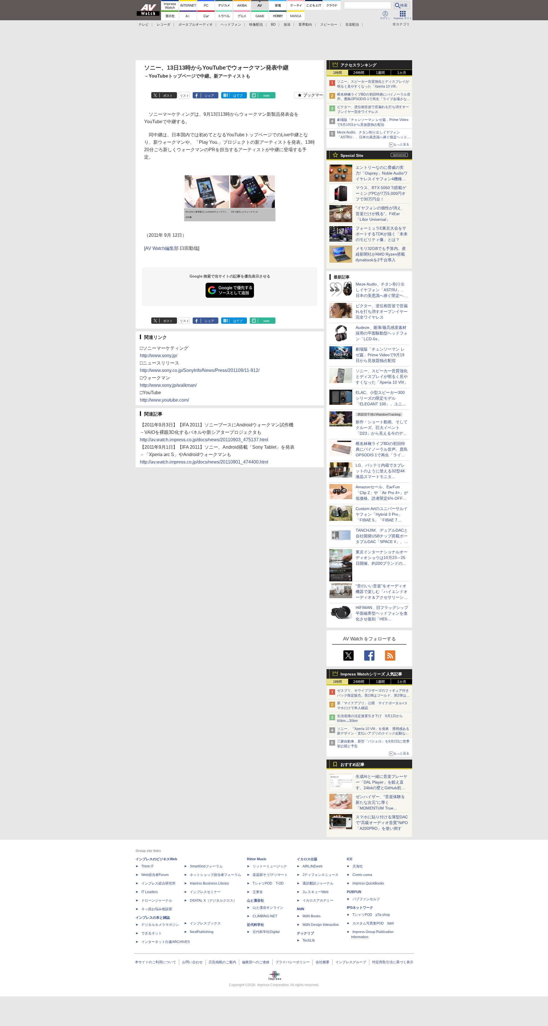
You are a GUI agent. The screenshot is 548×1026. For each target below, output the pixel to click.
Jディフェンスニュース (321, 875)
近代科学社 (255, 925)
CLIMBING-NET (265, 916)
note (266, 95)
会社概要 (322, 962)
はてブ (238, 95)
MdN (300, 909)
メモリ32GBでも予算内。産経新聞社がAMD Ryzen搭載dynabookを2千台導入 (381, 254)
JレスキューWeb (316, 892)
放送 (287, 25)
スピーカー (328, 25)
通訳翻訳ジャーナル (318, 883)
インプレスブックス (205, 923)
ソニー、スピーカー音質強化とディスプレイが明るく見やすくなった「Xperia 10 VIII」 (382, 377)
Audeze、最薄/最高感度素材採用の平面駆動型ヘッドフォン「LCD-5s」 (382, 333)
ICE (349, 859)
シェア (209, 95)
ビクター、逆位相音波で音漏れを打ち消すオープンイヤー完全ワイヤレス (382, 311)
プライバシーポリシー (292, 962)
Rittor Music (257, 859)
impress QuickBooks (368, 883)
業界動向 (305, 25)
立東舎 (258, 892)
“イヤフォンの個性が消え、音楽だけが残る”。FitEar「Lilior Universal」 (380, 214)
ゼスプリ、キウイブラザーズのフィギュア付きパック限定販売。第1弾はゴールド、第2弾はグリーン (373, 695)
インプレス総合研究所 (158, 883)
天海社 (357, 866)
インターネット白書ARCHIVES (165, 942)
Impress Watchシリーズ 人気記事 (371, 674)
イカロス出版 (307, 859)
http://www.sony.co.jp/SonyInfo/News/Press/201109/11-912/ (199, 370)
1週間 (380, 73)
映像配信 (256, 25)
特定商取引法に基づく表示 (392, 962)
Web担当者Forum (155, 875)
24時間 (358, 73)
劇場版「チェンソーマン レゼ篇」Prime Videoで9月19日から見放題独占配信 (380, 355)
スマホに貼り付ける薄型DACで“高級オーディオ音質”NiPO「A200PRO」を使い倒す (382, 823)
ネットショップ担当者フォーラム (215, 875)
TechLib (309, 940)
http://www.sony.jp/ (158, 355)
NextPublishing (201, 932)
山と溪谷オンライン (268, 908)
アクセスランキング (358, 65)
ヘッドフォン (231, 25)
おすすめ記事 (352, 764)
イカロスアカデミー (318, 900)
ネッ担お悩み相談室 (156, 909)
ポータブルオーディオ (195, 25)
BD (273, 25)
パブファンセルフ (366, 899)
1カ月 (401, 73)
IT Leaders (149, 892)
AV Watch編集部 (162, 248)
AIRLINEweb (313, 866)
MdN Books (312, 916)
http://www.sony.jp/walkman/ (168, 385)
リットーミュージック (270, 866)
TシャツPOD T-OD (268, 883)
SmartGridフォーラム (206, 866)
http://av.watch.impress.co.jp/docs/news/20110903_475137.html (204, 439)
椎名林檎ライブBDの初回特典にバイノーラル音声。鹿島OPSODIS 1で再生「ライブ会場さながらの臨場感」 (373, 99)
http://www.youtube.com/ (164, 400)
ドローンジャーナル (156, 900)
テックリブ (305, 933)
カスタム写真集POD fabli (373, 923)
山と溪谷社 (255, 900)
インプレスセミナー (205, 892)
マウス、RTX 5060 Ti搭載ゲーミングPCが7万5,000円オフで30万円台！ (381, 193)
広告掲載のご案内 (222, 962)
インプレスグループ (350, 962)
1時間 (337, 73)
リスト (184, 95)
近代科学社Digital (266, 932)
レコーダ (163, 25)
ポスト (168, 95)
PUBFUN (354, 892)
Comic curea (362, 875)
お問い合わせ (192, 962)
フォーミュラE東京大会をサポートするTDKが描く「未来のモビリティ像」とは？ (382, 234)
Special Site (352, 155)
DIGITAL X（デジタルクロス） (213, 900)
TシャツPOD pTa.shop (371, 915)
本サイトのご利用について (155, 962)
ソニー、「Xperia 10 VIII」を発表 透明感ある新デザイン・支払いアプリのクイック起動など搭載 (373, 733)
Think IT (147, 866)
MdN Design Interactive (321, 925)
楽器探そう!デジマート (270, 875)
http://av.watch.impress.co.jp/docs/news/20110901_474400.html (204, 462)
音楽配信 (352, 25)
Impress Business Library (209, 883)
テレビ (143, 25)
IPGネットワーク (360, 908)
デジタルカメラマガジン (160, 925)
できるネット (151, 933)
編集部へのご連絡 (255, 962)
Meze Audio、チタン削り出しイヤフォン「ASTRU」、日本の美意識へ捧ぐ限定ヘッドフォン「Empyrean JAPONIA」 (373, 137)
